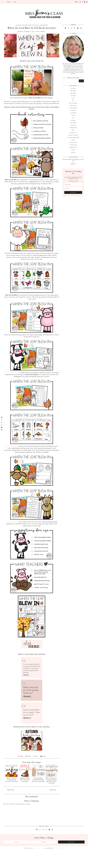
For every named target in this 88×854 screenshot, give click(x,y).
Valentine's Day (73, 147)
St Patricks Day (73, 142)
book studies (32, 25)
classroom (73, 112)
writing (73, 152)
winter (73, 149)
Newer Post (10, 789)
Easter (73, 115)
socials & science (73, 135)
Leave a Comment (40, 31)
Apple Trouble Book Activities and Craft (25, 779)
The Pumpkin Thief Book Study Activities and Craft (38, 779)
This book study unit (12, 522)
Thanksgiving (73, 144)
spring (73, 140)
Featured (73, 120)
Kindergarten (44, 25)
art (73, 100)
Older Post (53, 789)
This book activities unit (12, 372)
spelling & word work (73, 137)
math (73, 130)
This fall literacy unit (12, 446)
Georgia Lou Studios (59, 848)
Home (2, 1)
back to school (73, 103)
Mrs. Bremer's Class (38, 848)
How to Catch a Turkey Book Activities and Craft (11, 779)
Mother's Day (73, 132)
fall (38, 25)
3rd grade (73, 93)
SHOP (14, 1)
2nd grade (25, 25)
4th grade (73, 95)
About (9, 1)
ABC (73, 98)
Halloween (73, 122)
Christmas (73, 110)
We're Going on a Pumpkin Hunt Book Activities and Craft (51, 780)
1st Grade (18, 25)
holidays (73, 125)
